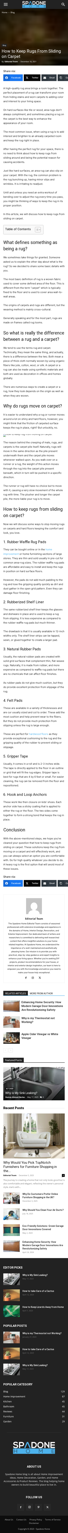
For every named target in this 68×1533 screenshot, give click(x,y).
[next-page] (11, 1050)
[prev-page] (5, 1050)
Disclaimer (34, 1523)
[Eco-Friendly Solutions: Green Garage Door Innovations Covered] (11, 1230)
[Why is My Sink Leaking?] (34, 1083)
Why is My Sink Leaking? (21, 1093)
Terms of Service (53, 1519)
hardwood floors (38, 734)
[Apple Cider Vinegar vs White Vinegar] (11, 1038)
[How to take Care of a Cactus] (11, 1295)
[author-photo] (34, 914)
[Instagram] (34, 978)
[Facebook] (27, 978)
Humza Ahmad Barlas (15, 1097)
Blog (13, 12)
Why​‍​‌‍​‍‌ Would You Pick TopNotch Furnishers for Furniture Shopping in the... (30, 1167)
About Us (9, 1519)
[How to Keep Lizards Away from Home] (11, 1311)
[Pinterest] (38, 1507)
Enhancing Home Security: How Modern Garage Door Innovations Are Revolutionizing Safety (42, 1005)
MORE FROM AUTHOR (41, 993)
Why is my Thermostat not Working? (42, 1333)
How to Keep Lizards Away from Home (43, 1307)
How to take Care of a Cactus (38, 1291)
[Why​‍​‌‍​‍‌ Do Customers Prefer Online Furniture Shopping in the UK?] (11, 1198)
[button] (5, 4)
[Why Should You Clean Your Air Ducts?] (11, 1214)
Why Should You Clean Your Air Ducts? (43, 1210)
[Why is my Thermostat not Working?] (11, 1022)
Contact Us (21, 1519)
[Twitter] (41, 978)
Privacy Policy (36, 1519)
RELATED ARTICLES (15, 993)
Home (4, 12)
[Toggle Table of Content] (36, 229)
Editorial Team (11, 61)
